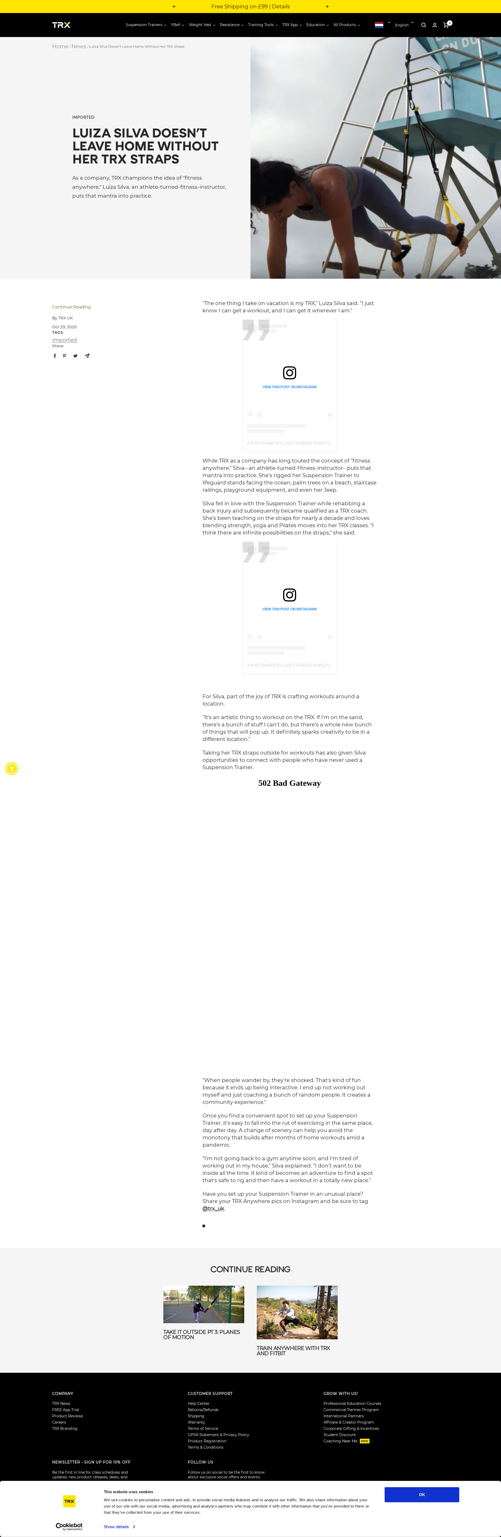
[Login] (434, 25)
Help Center (199, 1403)
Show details (116, 1526)
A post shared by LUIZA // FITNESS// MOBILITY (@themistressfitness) (310, 443)
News (78, 46)
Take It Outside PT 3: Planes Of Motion (201, 1334)
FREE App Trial (65, 1409)
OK (422, 1494)
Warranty (196, 1422)
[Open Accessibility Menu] (11, 768)
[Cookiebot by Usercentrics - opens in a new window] (69, 1527)
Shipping (196, 1416)
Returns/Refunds (203, 1409)
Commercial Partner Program (351, 1409)
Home (60, 46)
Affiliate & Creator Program (349, 1422)
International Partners (344, 1416)
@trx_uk (213, 1208)
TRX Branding (64, 1428)
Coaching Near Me (346, 1441)
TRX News (61, 1403)
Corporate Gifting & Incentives (351, 1428)
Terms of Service (203, 1428)
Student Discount (340, 1434)
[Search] (423, 25)
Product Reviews (67, 1416)
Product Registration (207, 1441)
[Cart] (446, 25)
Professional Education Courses (352, 1403)
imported (83, 117)
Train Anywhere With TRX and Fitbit (293, 1351)
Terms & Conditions (205, 1447)
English (402, 25)
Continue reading (71, 307)
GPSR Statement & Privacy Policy (218, 1434)
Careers (59, 1422)
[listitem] (55, 356)
